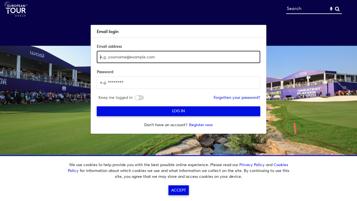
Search (337, 9)
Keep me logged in (115, 98)
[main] (178, 79)
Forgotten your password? (237, 97)
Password (105, 72)
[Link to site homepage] (15, 15)
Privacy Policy (252, 164)
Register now (201, 125)
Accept (178, 190)
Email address (109, 46)
